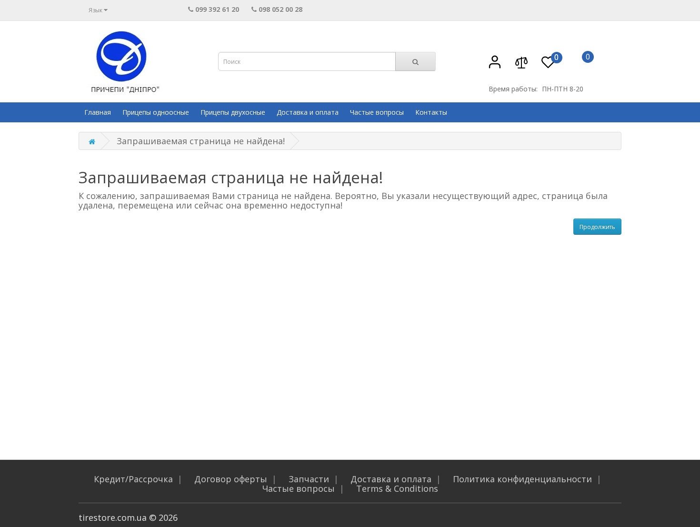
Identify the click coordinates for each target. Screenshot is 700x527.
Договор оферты (230, 479)
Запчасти (309, 479)
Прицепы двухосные (232, 112)
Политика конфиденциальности (522, 479)
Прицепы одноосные (155, 112)
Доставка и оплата (308, 112)
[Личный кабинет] (495, 66)
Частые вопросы (377, 112)
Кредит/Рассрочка (133, 479)
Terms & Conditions (397, 488)
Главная (97, 112)
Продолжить (597, 227)
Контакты (431, 112)
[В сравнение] (521, 66)
